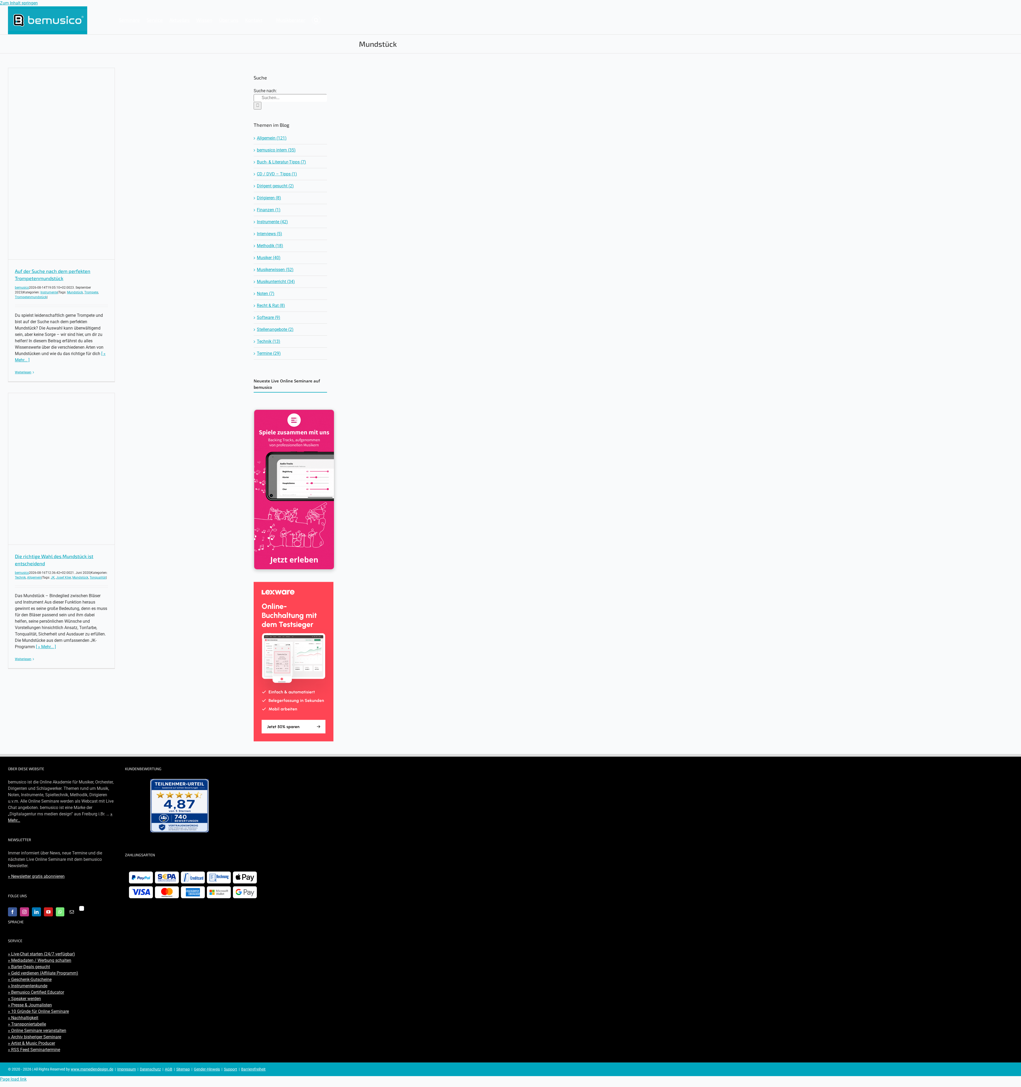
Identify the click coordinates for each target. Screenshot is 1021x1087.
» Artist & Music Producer (31, 1043)
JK (53, 577)
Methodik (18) (270, 245)
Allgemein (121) (272, 138)
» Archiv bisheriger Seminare (34, 1036)
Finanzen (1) (269, 209)
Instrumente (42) (272, 221)
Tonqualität (98, 577)
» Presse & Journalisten (30, 1005)
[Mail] (71, 911)
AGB (168, 1069)
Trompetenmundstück (31, 297)
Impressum (126, 1069)
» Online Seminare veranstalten (37, 1030)
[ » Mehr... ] (46, 646)
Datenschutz (150, 1069)
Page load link (13, 1079)
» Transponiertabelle (27, 1024)
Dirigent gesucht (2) (275, 185)
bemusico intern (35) (276, 150)
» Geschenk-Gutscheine (30, 979)
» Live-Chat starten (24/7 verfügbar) (41, 954)
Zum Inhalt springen (19, 3)
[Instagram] (24, 911)
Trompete (91, 292)
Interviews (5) (269, 233)
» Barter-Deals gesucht (29, 966)
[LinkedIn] (36, 911)
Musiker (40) (269, 257)
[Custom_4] (81, 908)
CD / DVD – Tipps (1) (277, 173)
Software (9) (268, 317)
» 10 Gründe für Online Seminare (38, 1011)
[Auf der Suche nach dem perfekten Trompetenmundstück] (61, 163)
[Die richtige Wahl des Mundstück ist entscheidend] (61, 469)
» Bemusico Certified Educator (36, 992)
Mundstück (75, 292)
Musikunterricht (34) (276, 281)
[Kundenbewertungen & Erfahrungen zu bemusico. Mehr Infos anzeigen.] (179, 805)
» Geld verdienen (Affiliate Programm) (43, 973)
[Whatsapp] (60, 911)
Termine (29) (269, 353)
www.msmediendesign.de (92, 1069)
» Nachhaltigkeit (23, 1017)
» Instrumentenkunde (27, 985)
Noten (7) (265, 293)
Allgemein (34, 577)
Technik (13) (268, 341)
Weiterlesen (23, 372)
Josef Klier (63, 577)
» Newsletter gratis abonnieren (36, 876)
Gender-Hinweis (207, 1069)
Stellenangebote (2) (275, 329)
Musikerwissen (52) (275, 269)
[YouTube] (48, 911)
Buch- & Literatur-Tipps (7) (281, 162)
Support (230, 1069)
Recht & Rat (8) (271, 305)
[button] (316, 19)
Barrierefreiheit (253, 1069)
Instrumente (49, 292)
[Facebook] (12, 911)
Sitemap (183, 1069)
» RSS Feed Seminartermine (34, 1049)
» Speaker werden (24, 998)
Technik (20, 577)
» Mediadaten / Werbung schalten (39, 960)
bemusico (22, 287)
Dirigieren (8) (269, 197)
